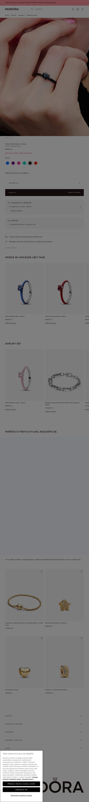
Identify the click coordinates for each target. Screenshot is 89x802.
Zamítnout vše (21, 790)
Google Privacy (27, 779)
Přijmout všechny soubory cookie (21, 784)
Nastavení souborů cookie (21, 795)
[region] (21, 776)
